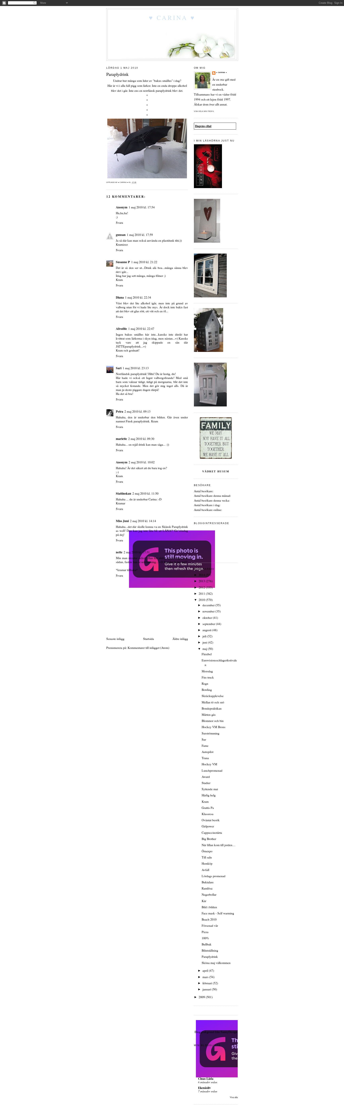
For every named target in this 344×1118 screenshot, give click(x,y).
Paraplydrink (210, 957)
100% (205, 938)
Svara (119, 223)
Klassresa (207, 814)
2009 (202, 997)
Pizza (205, 932)
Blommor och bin (213, 721)
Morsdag (207, 671)
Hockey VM (209, 764)
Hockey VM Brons (213, 727)
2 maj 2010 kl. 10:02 (142, 462)
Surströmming (210, 733)
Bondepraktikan (212, 708)
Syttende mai (210, 789)
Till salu (207, 857)
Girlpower (208, 826)
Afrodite (121, 328)
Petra (119, 411)
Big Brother (209, 839)
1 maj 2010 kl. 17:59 (140, 235)
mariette (121, 438)
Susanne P (123, 262)
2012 (202, 587)
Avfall (205, 870)
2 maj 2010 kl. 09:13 (137, 411)
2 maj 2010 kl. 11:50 (145, 493)
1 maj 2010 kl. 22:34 (138, 297)
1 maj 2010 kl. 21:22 (144, 262)
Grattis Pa (208, 808)
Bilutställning (210, 950)
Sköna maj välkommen (216, 963)
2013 (202, 581)
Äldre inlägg (180, 639)
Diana (120, 297)
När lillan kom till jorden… (219, 845)
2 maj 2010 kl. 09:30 (141, 439)
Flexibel (207, 654)
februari (207, 983)
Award (206, 777)
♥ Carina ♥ (172, 17)
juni (205, 642)
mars (205, 977)
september (209, 624)
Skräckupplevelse (213, 696)
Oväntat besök (211, 820)
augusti (207, 630)
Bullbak (206, 944)
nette (119, 552)
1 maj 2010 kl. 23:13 (136, 368)
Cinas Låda (205, 1078)
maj (205, 649)
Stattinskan (123, 493)
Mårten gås (209, 715)
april (205, 971)
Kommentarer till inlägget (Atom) (148, 648)
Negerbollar (209, 894)
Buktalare (208, 882)
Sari (118, 368)
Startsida (148, 639)
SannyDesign (229, 1032)
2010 (202, 600)
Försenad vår (210, 926)
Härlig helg (209, 795)
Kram (205, 802)
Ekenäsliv (204, 1088)
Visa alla (234, 1097)
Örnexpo (207, 851)
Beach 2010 (209, 919)
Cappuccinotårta (212, 833)
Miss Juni (122, 521)
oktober (207, 618)
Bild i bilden (209, 907)
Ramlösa (207, 888)
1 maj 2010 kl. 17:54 (142, 207)
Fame (205, 746)
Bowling (207, 690)
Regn (205, 683)
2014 (202, 575)
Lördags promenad (213, 876)
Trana (205, 758)
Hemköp (207, 863)
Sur (204, 739)
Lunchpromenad (212, 770)
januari (207, 989)
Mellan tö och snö (213, 702)
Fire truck (208, 677)
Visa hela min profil (204, 111)
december (208, 605)
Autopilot (207, 752)
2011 (202, 594)
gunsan (121, 234)
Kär (204, 901)
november (208, 611)
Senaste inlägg (115, 639)
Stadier (206, 783)
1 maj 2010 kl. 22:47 (141, 329)
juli (204, 636)
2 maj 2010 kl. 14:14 (143, 521)
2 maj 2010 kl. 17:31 (137, 552)
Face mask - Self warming (218, 913)
